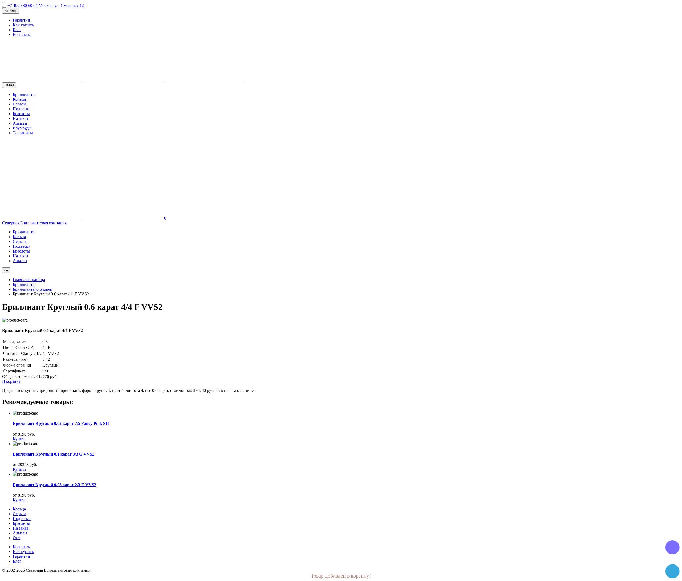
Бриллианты (24, 94)
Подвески (22, 109)
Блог (17, 29)
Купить (19, 439)
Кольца (19, 99)
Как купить (23, 25)
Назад (9, 85)
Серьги (19, 104)
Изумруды (22, 128)
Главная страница (29, 279)
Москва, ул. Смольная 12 (61, 5)
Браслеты (21, 113)
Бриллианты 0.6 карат (33, 289)
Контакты (22, 34)
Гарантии (21, 20)
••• (6, 270)
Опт (16, 537)
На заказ (20, 118)
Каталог (10, 11)
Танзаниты (23, 133)
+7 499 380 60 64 (22, 5)
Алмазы (20, 123)
